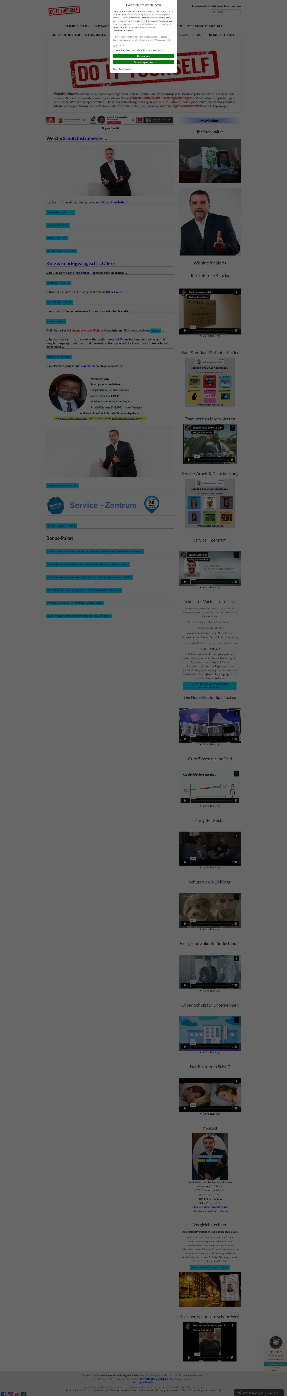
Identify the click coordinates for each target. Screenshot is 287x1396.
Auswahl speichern (143, 62)
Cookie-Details (118, 69)
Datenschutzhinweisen (123, 30)
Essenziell (121, 45)
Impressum (128, 69)
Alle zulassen (143, 56)
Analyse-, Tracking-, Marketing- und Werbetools (140, 50)
